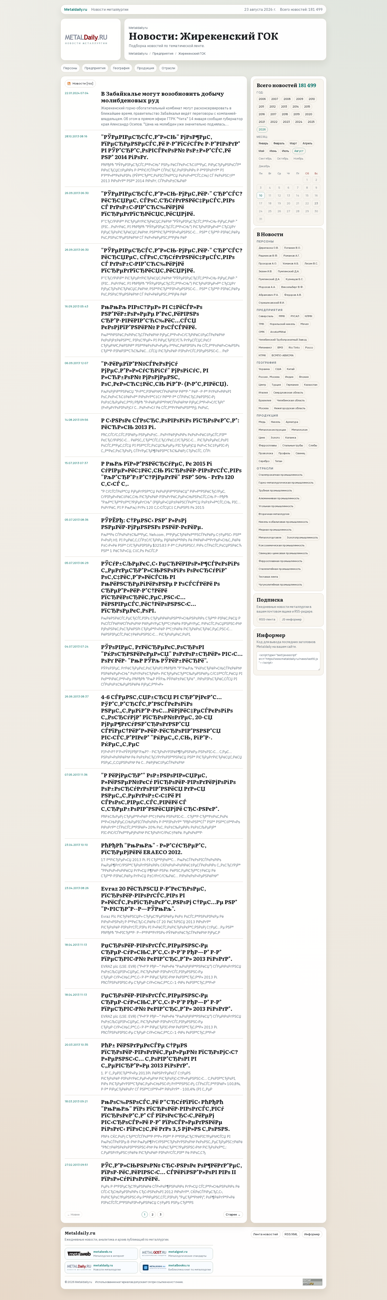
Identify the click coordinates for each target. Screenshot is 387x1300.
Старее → (233, 1214)
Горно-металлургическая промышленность (286, 482)
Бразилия (265, 400)
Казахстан (310, 384)
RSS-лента (267, 619)
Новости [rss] (83, 83)
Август (299, 151)
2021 (262, 122)
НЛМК (308, 316)
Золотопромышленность (302, 537)
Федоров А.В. (293, 294)
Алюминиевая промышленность (279, 498)
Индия (289, 376)
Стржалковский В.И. (272, 302)
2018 (285, 114)
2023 (286, 122)
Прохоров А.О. (268, 263)
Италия (263, 392)
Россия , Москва (269, 376)
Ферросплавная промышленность (280, 561)
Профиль (284, 453)
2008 (287, 99)
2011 (261, 106)
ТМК (261, 324)
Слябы (313, 445)
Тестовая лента (268, 576)
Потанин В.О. (292, 247)
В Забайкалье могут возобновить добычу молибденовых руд (162, 96)
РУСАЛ (295, 316)
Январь (263, 143)
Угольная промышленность (276, 506)
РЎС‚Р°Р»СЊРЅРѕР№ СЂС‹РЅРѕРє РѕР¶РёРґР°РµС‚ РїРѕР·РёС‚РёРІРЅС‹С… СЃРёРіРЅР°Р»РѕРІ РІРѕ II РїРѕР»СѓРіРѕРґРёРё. (171, 1172)
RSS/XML (291, 1234)
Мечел (305, 324)
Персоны (70, 68)
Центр (262, 384)
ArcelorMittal (278, 331)
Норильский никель (282, 324)
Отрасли (168, 68)
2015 (307, 106)
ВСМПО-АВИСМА (283, 355)
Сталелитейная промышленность (280, 568)
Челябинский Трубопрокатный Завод (283, 339)
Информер (312, 1234)
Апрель (307, 143)
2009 (299, 99)
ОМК (262, 331)
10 (260, 195)
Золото (275, 437)
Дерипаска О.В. (269, 247)
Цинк (262, 437)
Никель (275, 421)
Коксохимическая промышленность (281, 545)
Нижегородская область (289, 408)
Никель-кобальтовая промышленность (283, 521)
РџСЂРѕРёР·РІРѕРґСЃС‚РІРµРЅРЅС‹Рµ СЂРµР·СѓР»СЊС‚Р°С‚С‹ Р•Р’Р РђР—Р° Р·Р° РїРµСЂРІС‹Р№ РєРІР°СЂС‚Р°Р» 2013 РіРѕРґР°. (166, 952)
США (278, 369)
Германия (292, 384)
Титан (278, 461)
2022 (273, 122)
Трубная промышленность (275, 490)
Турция (276, 384)
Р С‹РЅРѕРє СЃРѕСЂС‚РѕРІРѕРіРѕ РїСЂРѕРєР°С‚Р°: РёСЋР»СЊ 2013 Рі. (170, 423)
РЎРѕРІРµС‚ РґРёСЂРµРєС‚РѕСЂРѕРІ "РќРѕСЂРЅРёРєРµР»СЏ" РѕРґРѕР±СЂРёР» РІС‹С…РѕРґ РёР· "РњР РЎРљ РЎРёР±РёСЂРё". (172, 653)
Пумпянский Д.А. (288, 271)
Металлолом (299, 429)
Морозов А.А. (267, 287)
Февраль (278, 143)
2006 (262, 99)
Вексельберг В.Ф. (292, 287)
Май (261, 151)
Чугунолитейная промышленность (280, 584)
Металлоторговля (270, 537)
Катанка (290, 437)
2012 (272, 106)
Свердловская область (288, 392)
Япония (304, 376)
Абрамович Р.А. (269, 294)
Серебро (264, 461)
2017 (273, 114)
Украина (264, 369)
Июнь (273, 151)
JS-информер (292, 619)
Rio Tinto (294, 347)
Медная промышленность (275, 529)
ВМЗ (280, 347)
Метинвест (265, 347)
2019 (296, 114)
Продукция (145, 68)
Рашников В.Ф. (268, 255)
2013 (284, 106)
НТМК (262, 355)
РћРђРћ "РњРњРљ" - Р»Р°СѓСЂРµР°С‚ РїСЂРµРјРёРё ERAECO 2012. (153, 848)
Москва (264, 408)
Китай (291, 369)
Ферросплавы (268, 445)
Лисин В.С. (311, 263)
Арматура (292, 421)
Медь (262, 421)
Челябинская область (291, 400)
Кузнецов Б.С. (294, 279)
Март (293, 143)
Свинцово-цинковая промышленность (283, 553)
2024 (298, 122)
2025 (311, 122)
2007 (274, 99)
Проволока (266, 453)
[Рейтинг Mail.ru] (312, 1281)
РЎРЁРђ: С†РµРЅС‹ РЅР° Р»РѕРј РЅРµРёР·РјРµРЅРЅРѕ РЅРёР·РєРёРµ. (152, 523)
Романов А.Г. (292, 255)
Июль (285, 151)
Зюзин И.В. (265, 271)
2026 (262, 129)
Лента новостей (265, 1234)
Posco (309, 347)
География (121, 68)
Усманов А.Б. (291, 263)
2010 (312, 99)
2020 (308, 114)
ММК (282, 316)
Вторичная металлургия (274, 514)
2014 (295, 106)
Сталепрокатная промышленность (280, 474)
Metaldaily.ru (138, 53)
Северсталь (266, 316)
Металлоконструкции (272, 429)
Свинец (300, 453)
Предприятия (163, 53)
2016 (262, 114)
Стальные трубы (292, 445)
